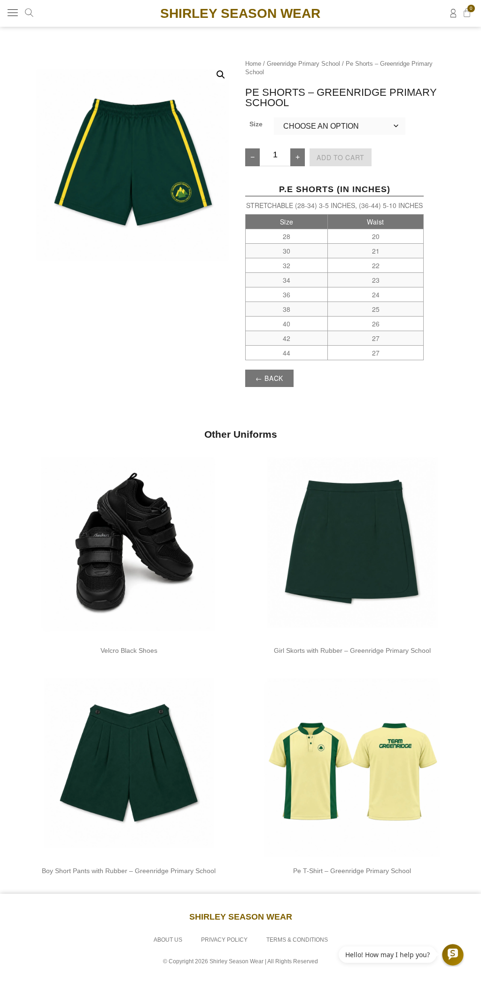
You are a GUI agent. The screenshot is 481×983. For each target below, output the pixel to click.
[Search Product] (29, 12)
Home (253, 63)
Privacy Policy (224, 940)
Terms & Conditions (297, 940)
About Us (168, 940)
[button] (12, 13)
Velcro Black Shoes (129, 650)
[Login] (453, 13)
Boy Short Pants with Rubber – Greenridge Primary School (129, 871)
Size (256, 124)
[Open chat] (453, 955)
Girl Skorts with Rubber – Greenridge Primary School (352, 650)
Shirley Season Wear (240, 13)
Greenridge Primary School (303, 63)
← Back (269, 378)
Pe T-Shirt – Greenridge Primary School (352, 871)
